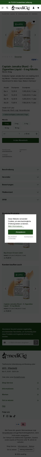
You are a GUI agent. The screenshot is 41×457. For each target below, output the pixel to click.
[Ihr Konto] (33, 8)
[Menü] (3, 8)
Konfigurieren (28, 236)
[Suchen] (7, 8)
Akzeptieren (20, 232)
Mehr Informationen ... (16, 226)
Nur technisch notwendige (12, 237)
